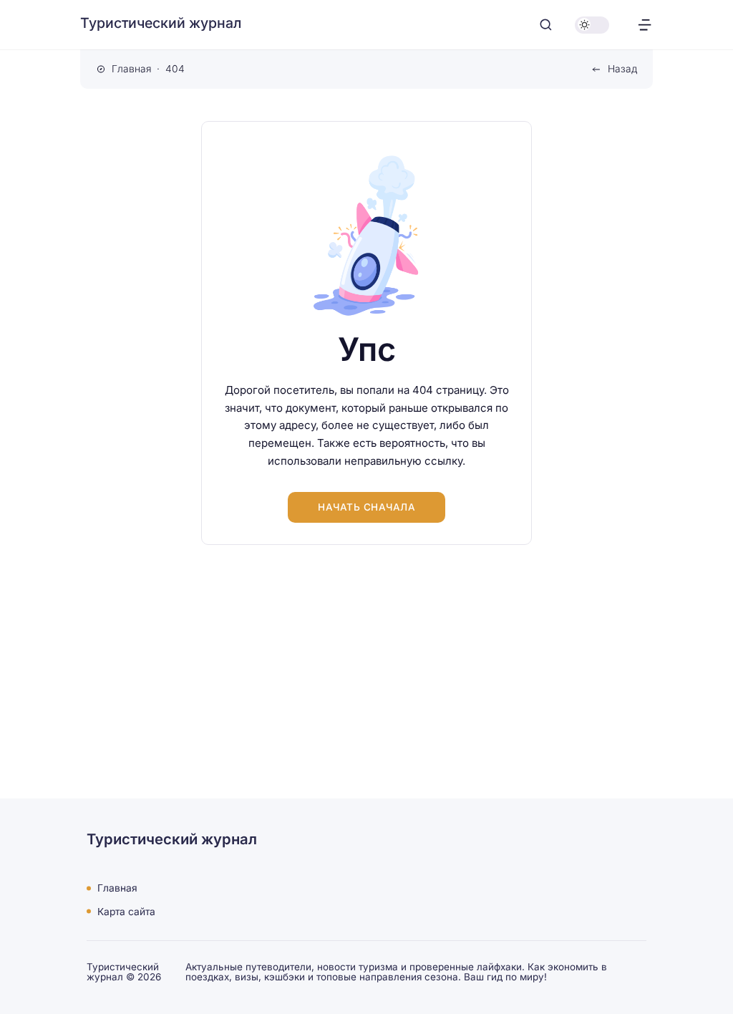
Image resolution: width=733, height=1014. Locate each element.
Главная (117, 888)
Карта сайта (126, 911)
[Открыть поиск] (545, 24)
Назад (622, 68)
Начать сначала (366, 507)
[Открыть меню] (644, 24)
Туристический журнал (160, 23)
